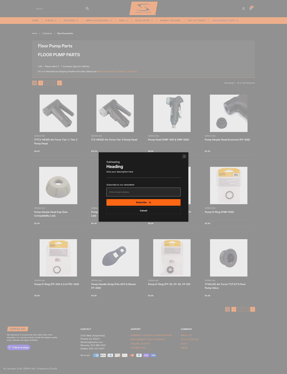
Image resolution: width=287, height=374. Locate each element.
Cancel (143, 210)
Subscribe (141, 202)
